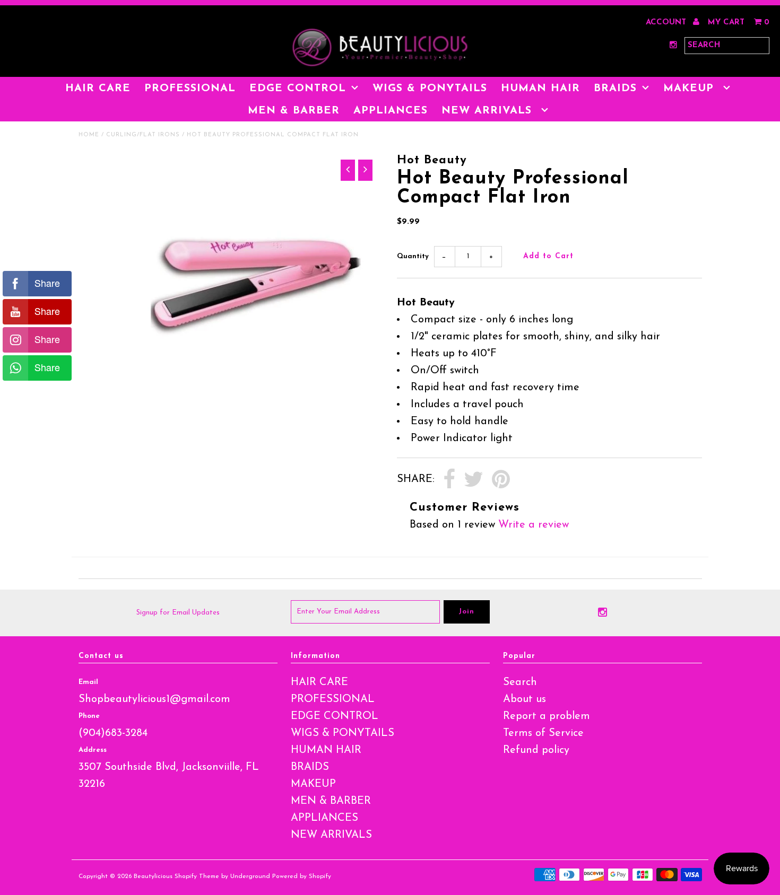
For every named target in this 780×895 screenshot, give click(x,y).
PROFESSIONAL (190, 88)
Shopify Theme (197, 876)
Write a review (533, 525)
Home (89, 135)
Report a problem (546, 716)
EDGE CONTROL (297, 88)
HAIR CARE (98, 88)
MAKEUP (690, 88)
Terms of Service (543, 733)
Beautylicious (153, 876)
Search (520, 682)
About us (524, 699)
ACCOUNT (667, 23)
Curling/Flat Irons (143, 135)
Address (93, 750)
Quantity (413, 256)
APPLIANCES (390, 111)
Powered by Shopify (301, 876)
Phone (89, 716)
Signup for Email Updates (178, 612)
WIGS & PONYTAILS (429, 88)
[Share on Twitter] (473, 480)
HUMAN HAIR (540, 88)
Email (88, 682)
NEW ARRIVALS (488, 111)
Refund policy (536, 750)
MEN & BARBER (294, 111)
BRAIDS (615, 88)
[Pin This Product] (501, 480)
